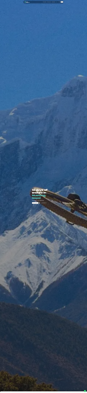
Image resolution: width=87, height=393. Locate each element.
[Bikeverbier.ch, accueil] (27, 2)
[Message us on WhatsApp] (85, 391)
